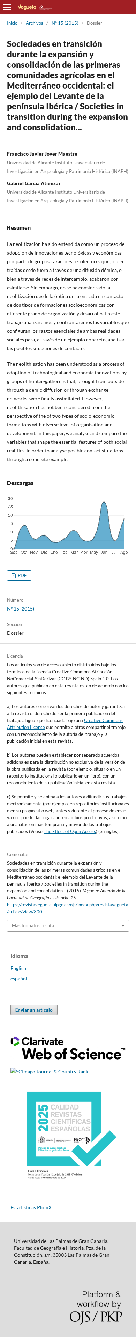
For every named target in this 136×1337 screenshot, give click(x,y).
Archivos (34, 23)
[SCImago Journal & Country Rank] (49, 1071)
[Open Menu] (7, 7)
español (18, 978)
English (18, 968)
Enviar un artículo (34, 1010)
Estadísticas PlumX (31, 1207)
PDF (22, 575)
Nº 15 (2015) (65, 23)
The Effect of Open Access (70, 831)
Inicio (12, 23)
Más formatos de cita (33, 925)
